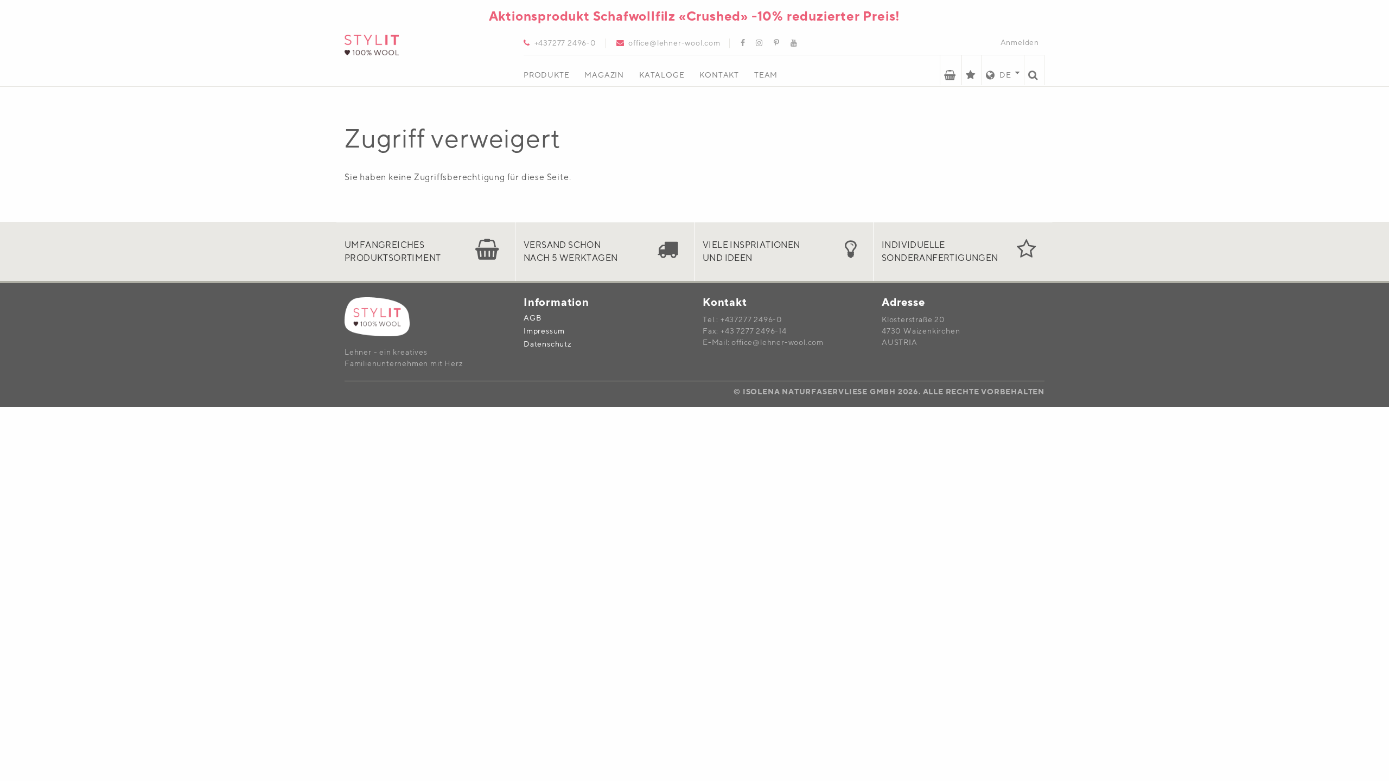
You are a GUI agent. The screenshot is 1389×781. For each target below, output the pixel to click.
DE (1004, 75)
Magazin (604, 75)
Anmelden (1020, 43)
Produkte (546, 75)
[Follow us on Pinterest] (772, 43)
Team (766, 75)
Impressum (544, 332)
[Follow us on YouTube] (790, 43)
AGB (532, 319)
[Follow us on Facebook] (739, 43)
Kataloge (661, 75)
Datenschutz (548, 345)
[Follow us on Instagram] (755, 43)
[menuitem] (554, 70)
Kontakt (719, 75)
